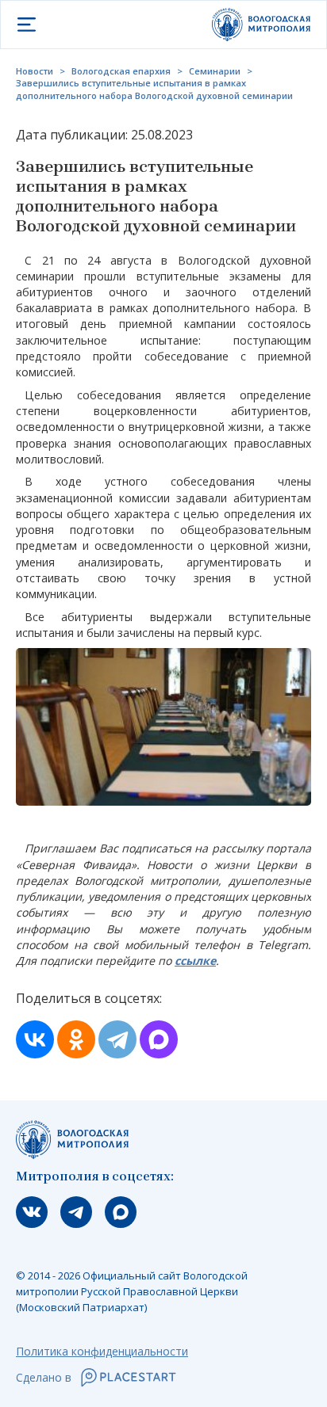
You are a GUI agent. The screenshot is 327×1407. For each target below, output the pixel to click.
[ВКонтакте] (35, 1039)
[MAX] (159, 1039)
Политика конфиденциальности (102, 1351)
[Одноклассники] (76, 1039)
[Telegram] (117, 1039)
